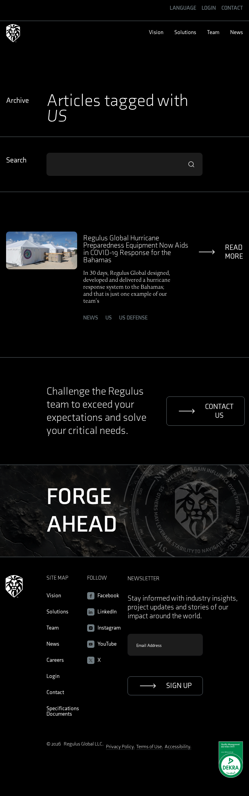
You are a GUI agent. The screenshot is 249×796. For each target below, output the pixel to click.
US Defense (133, 318)
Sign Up (179, 685)
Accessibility (177, 747)
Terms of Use (149, 747)
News (90, 318)
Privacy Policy (120, 747)
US (108, 318)
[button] (183, 8)
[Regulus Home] (13, 33)
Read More (234, 252)
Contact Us (219, 411)
